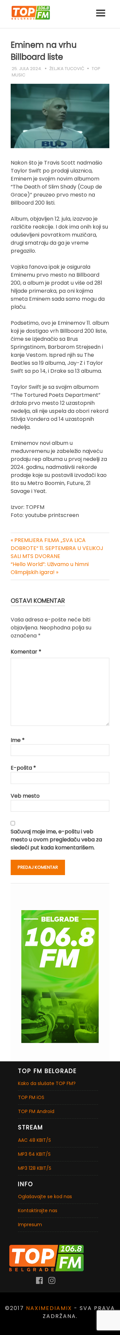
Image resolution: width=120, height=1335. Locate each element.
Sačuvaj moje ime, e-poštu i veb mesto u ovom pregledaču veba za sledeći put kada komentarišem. (56, 839)
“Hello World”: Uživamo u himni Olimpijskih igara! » (50, 568)
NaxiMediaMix (49, 1308)
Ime (18, 740)
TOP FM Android (36, 1111)
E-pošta (23, 768)
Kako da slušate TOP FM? (47, 1083)
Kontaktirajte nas (37, 1210)
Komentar (26, 651)
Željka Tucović (66, 68)
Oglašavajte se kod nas (45, 1196)
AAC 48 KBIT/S (34, 1140)
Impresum (30, 1224)
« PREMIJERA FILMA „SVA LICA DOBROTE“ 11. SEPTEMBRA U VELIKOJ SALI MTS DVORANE (57, 548)
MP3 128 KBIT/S (34, 1168)
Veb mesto (25, 796)
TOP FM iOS (31, 1097)
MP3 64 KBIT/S (34, 1154)
